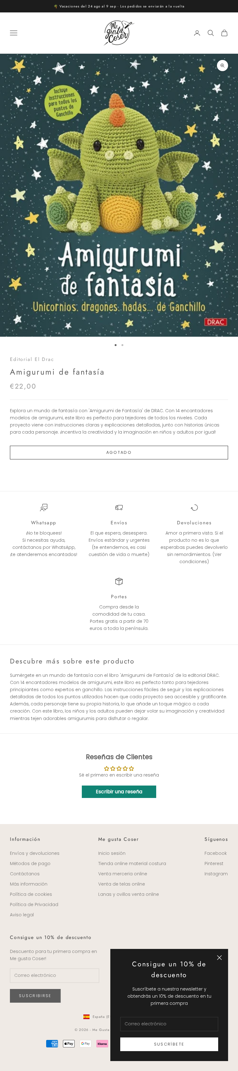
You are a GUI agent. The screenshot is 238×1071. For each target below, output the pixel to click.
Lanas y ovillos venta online (128, 894)
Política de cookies (31, 894)
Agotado (119, 452)
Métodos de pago (30, 863)
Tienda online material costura (132, 863)
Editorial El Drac (32, 359)
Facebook (216, 853)
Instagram (216, 874)
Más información (28, 884)
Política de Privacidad (34, 904)
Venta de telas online (121, 884)
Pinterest (214, 863)
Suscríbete (169, 1044)
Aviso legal (22, 915)
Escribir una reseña (119, 791)
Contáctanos (25, 874)
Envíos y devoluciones (35, 853)
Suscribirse (35, 996)
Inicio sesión (112, 853)
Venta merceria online (122, 874)
